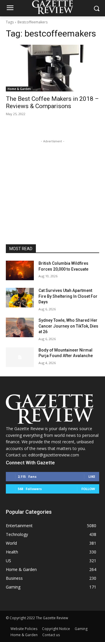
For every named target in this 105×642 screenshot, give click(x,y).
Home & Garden (19, 89)
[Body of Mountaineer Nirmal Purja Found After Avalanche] (20, 357)
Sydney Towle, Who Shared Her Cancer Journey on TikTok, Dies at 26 (68, 326)
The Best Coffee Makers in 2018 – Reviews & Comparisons (52, 102)
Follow (88, 489)
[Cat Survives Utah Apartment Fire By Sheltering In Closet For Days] (20, 297)
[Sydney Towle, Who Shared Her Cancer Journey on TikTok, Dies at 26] (20, 327)
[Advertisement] (52, 180)
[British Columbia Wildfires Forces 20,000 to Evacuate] (20, 270)
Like (91, 476)
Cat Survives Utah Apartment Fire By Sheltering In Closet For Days (67, 296)
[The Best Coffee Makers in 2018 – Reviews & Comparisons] (52, 68)
